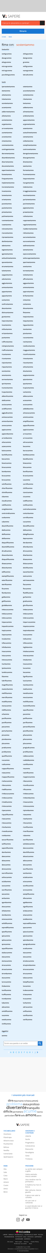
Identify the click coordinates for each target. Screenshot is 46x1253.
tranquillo (33, 1108)
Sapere (14, 16)
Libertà (28, 1136)
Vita (5, 1169)
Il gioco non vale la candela (32, 1196)
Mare (6, 1179)
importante (18, 1101)
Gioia (27, 1156)
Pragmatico (29, 1142)
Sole (5, 1172)
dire (10, 1100)
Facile (27, 1139)
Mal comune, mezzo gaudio (33, 1191)
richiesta (28, 1101)
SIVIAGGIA (30, 1236)
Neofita (6, 1150)
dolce (26, 1104)
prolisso (34, 1104)
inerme (40, 1112)
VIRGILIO (11, 1234)
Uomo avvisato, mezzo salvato (31, 1175)
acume (30, 1111)
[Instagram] (18, 1219)
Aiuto (30, 1243)
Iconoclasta (8, 1153)
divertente (16, 1107)
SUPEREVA (27, 1239)
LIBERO (5, 1234)
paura (39, 1115)
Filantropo (8, 1137)
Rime (10, 37)
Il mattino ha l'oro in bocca (33, 1186)
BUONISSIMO (19, 1239)
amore (30, 1114)
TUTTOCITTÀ (18, 1236)
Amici (6, 1188)
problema (14, 1103)
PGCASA (40, 1234)
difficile (7, 1111)
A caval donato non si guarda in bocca (33, 1207)
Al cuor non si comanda (30, 1201)
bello (23, 1115)
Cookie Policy (35, 1241)
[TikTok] (23, 1219)
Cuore (6, 1185)
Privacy (26, 1241)
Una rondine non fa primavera (33, 1180)
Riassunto (29, 1149)
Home (4, 37)
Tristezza (28, 1159)
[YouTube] (27, 1219)
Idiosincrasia (9, 1140)
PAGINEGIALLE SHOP (30, 1234)
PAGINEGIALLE (19, 1234)
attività (35, 1101)
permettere (18, 1112)
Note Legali (18, 1241)
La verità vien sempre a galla (33, 1170)
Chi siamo (10, 1241)
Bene (6, 1192)
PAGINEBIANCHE (9, 1236)
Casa (5, 1175)
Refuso (6, 1147)
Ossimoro (7, 1134)
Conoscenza (30, 1146)
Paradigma (29, 1152)
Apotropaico (8, 1157)
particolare (10, 1115)
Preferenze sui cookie (20, 1243)
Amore (6, 1182)
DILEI (24, 1236)
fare (17, 1115)
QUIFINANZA (38, 1236)
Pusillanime (8, 1144)
